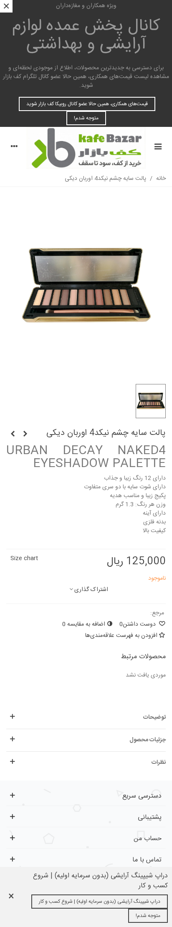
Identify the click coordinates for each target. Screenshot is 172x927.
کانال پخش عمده (86, 35)
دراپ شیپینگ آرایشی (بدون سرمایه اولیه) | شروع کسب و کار (99, 901)
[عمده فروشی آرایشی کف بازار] (86, 148)
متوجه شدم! (86, 118)
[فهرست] (158, 148)
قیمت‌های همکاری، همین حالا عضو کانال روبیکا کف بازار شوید (87, 104)
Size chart (24, 558)
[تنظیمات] (14, 148)
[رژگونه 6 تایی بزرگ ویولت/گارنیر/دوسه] (12, 434)
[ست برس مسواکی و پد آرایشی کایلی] (25, 434)
